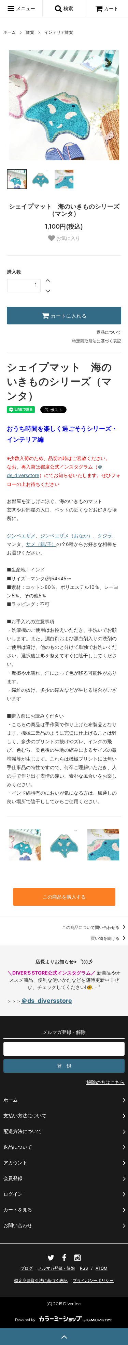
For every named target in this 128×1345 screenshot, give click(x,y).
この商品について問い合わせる (91, 927)
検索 (67, 8)
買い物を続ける (105, 938)
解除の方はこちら (105, 1082)
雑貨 (30, 32)
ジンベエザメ (21, 535)
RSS (84, 1268)
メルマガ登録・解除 (56, 1268)
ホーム (9, 32)
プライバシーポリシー (93, 1280)
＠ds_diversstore (46, 1000)
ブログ (26, 1268)
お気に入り (67, 238)
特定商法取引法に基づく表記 (41, 1280)
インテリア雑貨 (58, 32)
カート (111, 8)
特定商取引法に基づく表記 (96, 340)
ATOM (102, 1268)
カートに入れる (68, 315)
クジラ (105, 535)
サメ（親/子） (41, 544)
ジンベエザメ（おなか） (66, 535)
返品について (109, 332)
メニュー (25, 8)
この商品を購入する (64, 897)
